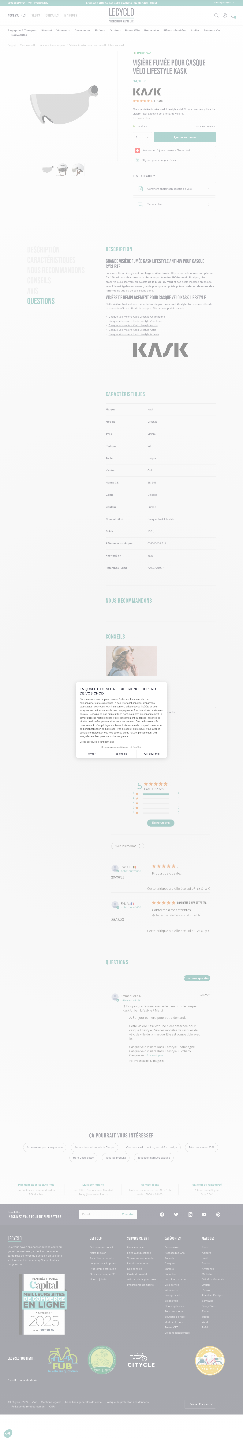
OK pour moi (151, 753)
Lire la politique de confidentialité (97, 742)
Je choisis (121, 753)
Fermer (91, 753)
